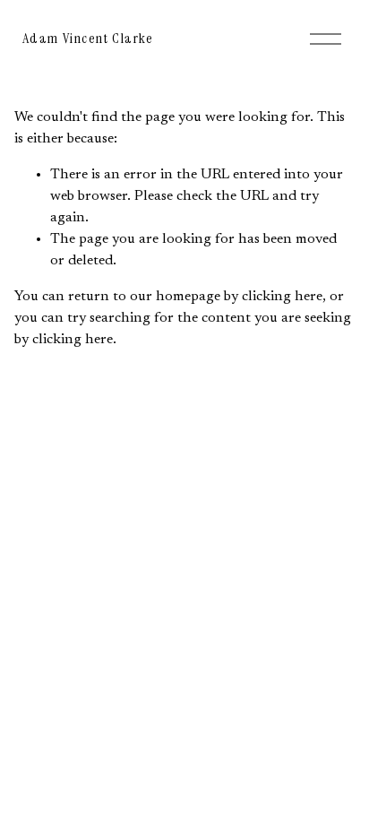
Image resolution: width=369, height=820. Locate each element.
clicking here (282, 296)
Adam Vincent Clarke (87, 38)
